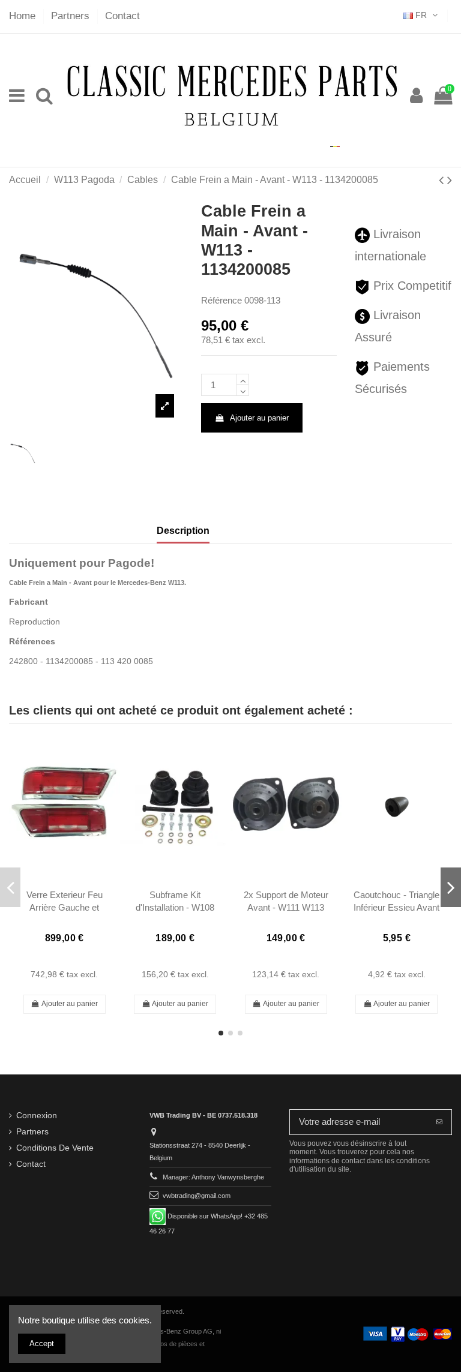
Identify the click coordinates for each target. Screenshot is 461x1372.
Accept (41, 1343)
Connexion (36, 1115)
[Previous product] (443, 180)
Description (183, 531)
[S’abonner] (439, 1122)
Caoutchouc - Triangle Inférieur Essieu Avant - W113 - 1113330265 (396, 908)
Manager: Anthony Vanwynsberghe (213, 1177)
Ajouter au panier (259, 417)
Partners (71, 16)
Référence (221, 300)
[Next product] (449, 180)
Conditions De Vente (55, 1147)
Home (23, 16)
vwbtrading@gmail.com (196, 1195)
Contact (122, 16)
